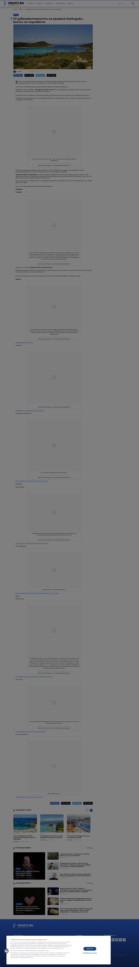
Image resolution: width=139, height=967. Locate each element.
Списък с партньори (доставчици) (20, 959)
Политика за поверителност (55, 948)
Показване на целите (90, 953)
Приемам (90, 948)
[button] (6, 951)
